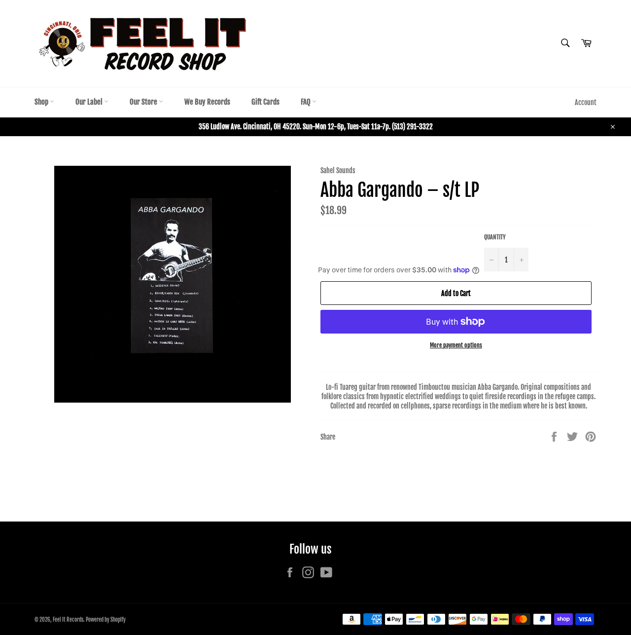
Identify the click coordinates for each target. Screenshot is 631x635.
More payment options (456, 345)
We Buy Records (207, 102)
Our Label (89, 102)
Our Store (144, 102)
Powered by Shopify (106, 619)
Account (585, 102)
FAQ (306, 102)
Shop (42, 102)
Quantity (495, 237)
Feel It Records (68, 619)
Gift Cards (265, 102)
